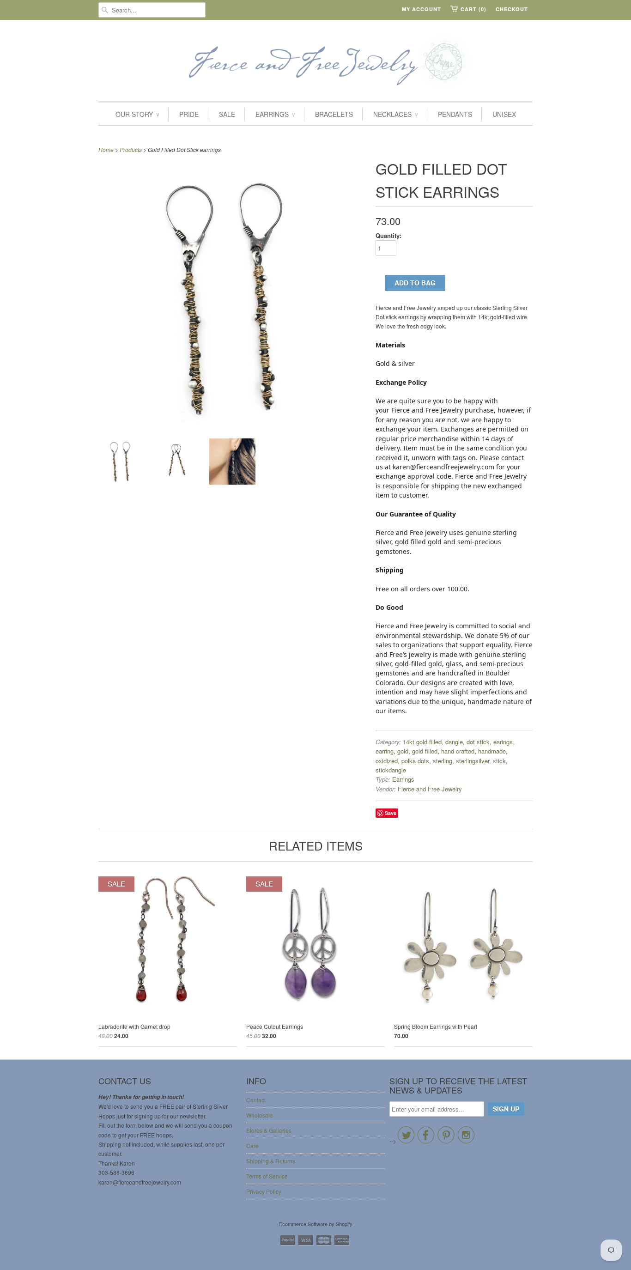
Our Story (137, 114)
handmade (492, 751)
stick (499, 760)
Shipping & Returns (270, 1161)
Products (131, 149)
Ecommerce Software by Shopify (315, 1223)
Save (390, 812)
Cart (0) (473, 9)
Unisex (504, 114)
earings (503, 741)
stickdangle (391, 770)
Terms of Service (267, 1176)
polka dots (415, 760)
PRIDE (189, 114)
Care (252, 1145)
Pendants (455, 114)
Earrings (275, 114)
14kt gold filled (422, 741)
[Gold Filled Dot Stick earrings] (121, 462)
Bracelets (334, 114)
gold (402, 751)
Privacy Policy (263, 1191)
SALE (227, 114)
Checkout (512, 9)
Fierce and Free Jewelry (430, 788)
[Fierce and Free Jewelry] (315, 63)
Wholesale (259, 1115)
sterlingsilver (472, 760)
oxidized (387, 760)
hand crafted (457, 751)
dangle (454, 741)
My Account (421, 9)
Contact (256, 1100)
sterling (442, 760)
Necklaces (395, 114)
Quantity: (388, 235)
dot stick (478, 741)
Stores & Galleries (268, 1130)
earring (385, 751)
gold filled (424, 751)
